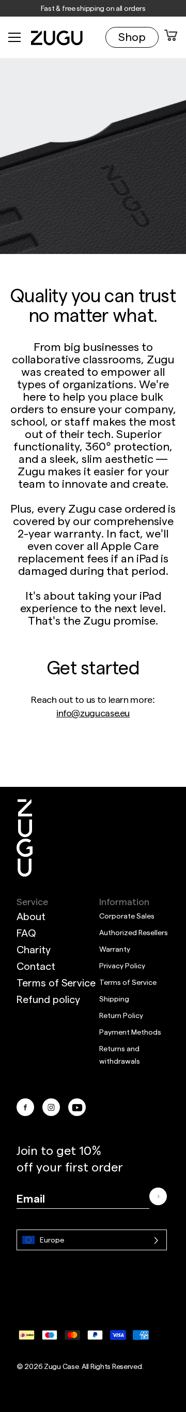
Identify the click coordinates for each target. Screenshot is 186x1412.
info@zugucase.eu (93, 712)
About (31, 916)
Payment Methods (130, 1031)
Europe (52, 1239)
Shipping (114, 998)
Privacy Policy (122, 965)
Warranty (114, 948)
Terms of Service (56, 982)
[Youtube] (77, 1107)
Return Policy (121, 1015)
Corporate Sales (126, 915)
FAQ (26, 932)
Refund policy (48, 999)
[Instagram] (51, 1107)
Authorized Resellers (133, 932)
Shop (132, 36)
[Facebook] (25, 1107)
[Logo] (25, 838)
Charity (34, 949)
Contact (36, 965)
